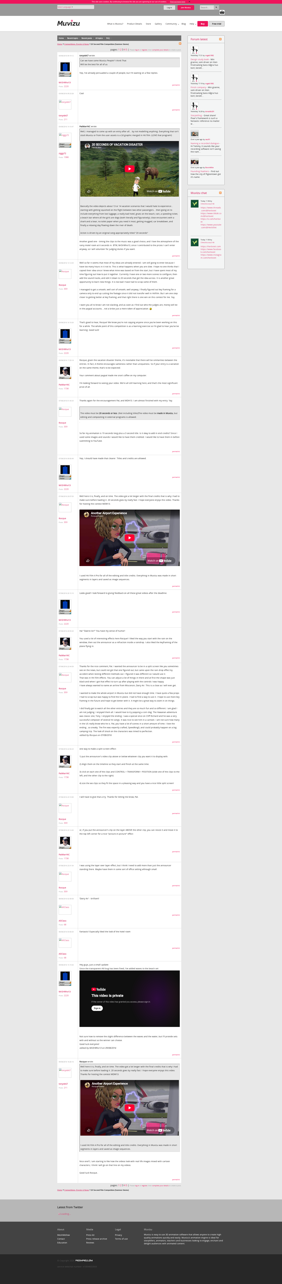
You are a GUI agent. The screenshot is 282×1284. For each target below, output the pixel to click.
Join (186, 7)
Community (171, 23)
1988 (66, 157)
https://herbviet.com (211, 246)
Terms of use (121, 1238)
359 (65, 288)
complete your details (160, 50)
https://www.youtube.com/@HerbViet (211, 226)
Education (62, 1242)
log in (137, 50)
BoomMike (209, 167)
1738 (66, 388)
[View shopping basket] (222, 12)
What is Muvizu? (115, 23)
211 (65, 119)
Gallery (158, 23)
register (144, 50)
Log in (169, 7)
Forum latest (199, 39)
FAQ (108, 38)
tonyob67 (63, 115)
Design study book (200, 59)
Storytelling (196, 115)
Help (192, 23)
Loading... (65, 1213)
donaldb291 (209, 111)
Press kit (90, 1235)
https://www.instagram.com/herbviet (211, 256)
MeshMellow (63, 1235)
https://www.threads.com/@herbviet (211, 209)
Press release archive (96, 1238)
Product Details (134, 23)
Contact (61, 1238)
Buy (203, 23)
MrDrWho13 (65, 82)
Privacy (118, 1235)
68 (65, 924)
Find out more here (177, 2)
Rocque (62, 285)
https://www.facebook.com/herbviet (211, 250)
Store (148, 23)
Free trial (216, 23)
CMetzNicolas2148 (207, 204)
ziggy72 (62, 153)
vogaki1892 (209, 55)
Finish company (199, 87)
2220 (66, 86)
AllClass (62, 920)
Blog (184, 23)
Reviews (90, 1242)
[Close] (189, 2)
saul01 (207, 139)
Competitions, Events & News (76, 44)
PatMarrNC (64, 384)
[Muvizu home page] (68, 22)
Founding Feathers (200, 171)
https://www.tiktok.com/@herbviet (211, 215)
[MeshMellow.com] (84, 1260)
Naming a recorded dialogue (205, 143)
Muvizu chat (199, 193)
